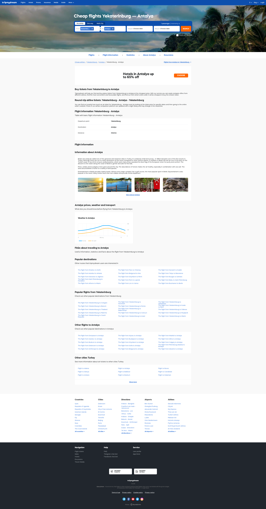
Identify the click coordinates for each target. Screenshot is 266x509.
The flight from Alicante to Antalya (170, 349)
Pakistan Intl (172, 417)
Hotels (77, 456)
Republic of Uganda (82, 406)
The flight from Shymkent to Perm (130, 276)
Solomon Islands (80, 412)
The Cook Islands (81, 428)
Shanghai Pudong (151, 406)
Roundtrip (80, 23)
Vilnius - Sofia (126, 413)
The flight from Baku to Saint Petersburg (172, 280)
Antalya (102, 62)
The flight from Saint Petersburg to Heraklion (90, 279)
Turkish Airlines (173, 415)
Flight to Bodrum (124, 375)
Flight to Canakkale (165, 371)
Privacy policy (126, 492)
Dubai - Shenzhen (127, 427)
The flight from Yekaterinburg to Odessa (172, 309)
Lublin (147, 417)
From (78, 28)
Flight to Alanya (83, 371)
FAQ (105, 451)
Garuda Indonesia (174, 403)
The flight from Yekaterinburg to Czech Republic (92, 316)
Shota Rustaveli (150, 412)
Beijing (100, 420)
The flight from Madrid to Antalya (170, 335)
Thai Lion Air (172, 412)
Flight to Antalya (124, 368)
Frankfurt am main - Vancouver (128, 407)
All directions (125, 433)
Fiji (76, 417)
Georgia (78, 415)
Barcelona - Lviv (127, 411)
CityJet (170, 406)
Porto (100, 423)
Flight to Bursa (163, 368)
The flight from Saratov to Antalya (90, 339)
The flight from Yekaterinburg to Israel (131, 316)
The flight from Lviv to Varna (128, 283)
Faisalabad (102, 426)
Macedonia (149, 415)
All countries (79, 431)
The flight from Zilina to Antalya (169, 339)
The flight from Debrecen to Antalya (91, 345)
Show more (133, 382)
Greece (77, 420)
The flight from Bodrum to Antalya (90, 342)
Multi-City (100, 23)
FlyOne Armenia (173, 423)
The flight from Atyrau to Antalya (129, 335)
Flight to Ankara (83, 375)
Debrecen (101, 403)
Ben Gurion (149, 403)
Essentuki (101, 415)
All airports (148, 431)
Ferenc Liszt (149, 426)
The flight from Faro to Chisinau (129, 270)
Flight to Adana (83, 368)
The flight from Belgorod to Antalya (130, 349)
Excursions (79, 459)
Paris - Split (125, 425)
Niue (76, 423)
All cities (101, 431)
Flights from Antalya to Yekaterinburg (177, 62)
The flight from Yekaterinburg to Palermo (92, 313)
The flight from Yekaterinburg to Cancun (132, 313)
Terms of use (116, 492)
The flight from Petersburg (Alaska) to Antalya (171, 345)
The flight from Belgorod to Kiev (129, 273)
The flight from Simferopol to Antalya (91, 349)
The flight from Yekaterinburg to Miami (172, 316)
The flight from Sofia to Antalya (129, 345)
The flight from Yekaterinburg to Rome (132, 306)
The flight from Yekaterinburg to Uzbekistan (169, 302)
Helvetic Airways (174, 420)
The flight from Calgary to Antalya (170, 342)
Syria (76, 403)
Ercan (100, 406)
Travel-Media (79, 462)
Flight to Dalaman (164, 375)
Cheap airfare (80, 62)
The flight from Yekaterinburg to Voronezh (129, 302)
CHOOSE (181, 75)
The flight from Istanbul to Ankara (90, 273)
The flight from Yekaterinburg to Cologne (92, 303)
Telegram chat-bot (111, 454)
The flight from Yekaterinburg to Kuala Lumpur (171, 306)
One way (90, 23)
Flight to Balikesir (124, 371)
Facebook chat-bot (111, 456)
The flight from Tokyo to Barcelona (170, 273)
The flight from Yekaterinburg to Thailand (92, 309)
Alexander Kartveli (151, 409)
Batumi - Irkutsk (126, 419)
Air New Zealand (174, 428)
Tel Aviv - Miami (126, 430)
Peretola (148, 423)
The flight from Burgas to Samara (170, 276)
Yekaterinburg (92, 62)
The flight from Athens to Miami (89, 283)
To (103, 28)
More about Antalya (133, 195)
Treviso (147, 428)
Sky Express (172, 409)
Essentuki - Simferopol (129, 422)
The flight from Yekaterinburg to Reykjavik (173, 313)
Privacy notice (149, 492)
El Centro (101, 412)
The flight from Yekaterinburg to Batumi (92, 306)
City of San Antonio (105, 409)
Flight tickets (79, 451)
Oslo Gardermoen (151, 420)
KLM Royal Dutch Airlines (177, 426)
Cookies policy (138, 492)
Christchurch (102, 428)
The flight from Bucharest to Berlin (170, 283)
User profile (137, 451)
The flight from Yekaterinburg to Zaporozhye (129, 309)
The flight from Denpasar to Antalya (91, 335)
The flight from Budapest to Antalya (131, 339)
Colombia (78, 426)
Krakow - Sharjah (127, 416)
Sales (77, 454)
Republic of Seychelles (83, 409)
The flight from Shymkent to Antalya (131, 342)
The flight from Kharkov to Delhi (89, 270)
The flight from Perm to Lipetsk (129, 280)
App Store (136, 454)
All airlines (171, 431)
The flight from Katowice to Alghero (90, 276)
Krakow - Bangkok (127, 403)
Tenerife (101, 417)
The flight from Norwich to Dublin (170, 270)
